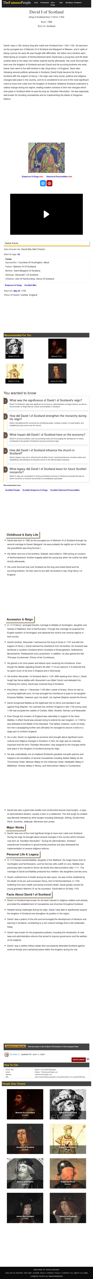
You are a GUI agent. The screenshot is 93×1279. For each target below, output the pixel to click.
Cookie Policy (40, 1273)
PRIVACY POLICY (54, 1273)
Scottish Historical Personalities (65, 490)
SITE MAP (28, 1273)
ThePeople (17, 2)
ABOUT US (78, 1273)
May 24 (17, 290)
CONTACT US (67, 1273)
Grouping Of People (43, 1270)
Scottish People (12, 490)
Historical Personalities (57, 176)
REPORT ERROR (79, 1060)
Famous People (38, 1276)
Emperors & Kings (30, 176)
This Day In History (14, 1273)
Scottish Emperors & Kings (35, 490)
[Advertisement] (48, 35)
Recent (56, 1270)
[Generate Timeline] (15, 1047)
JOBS (86, 1273)
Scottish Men (30, 285)
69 (19, 254)
